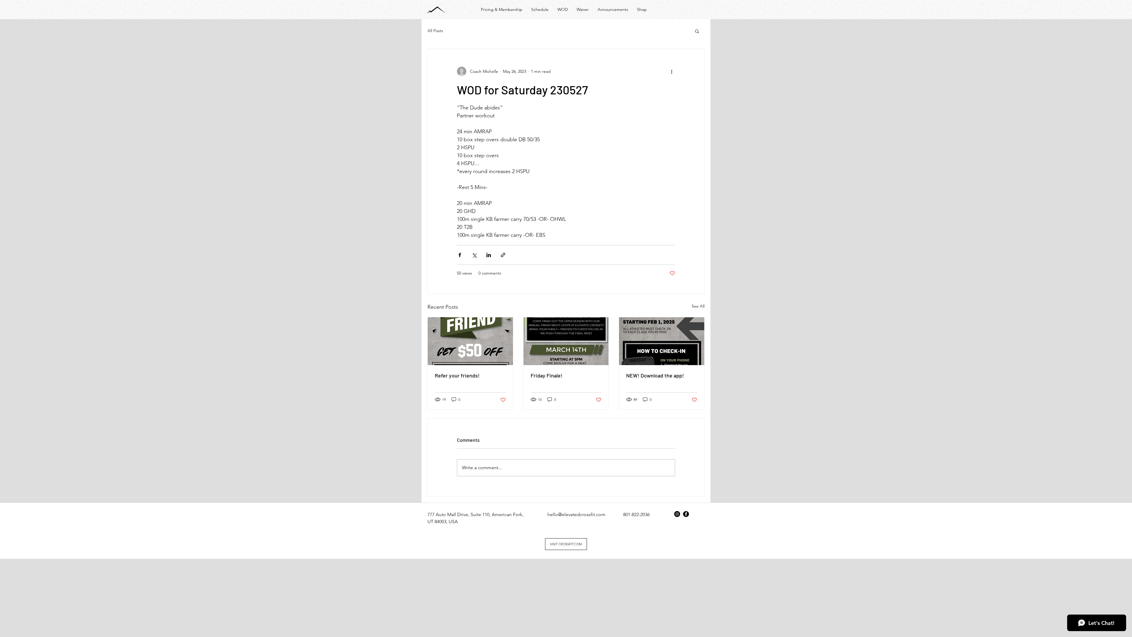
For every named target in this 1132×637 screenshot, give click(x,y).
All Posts (435, 30)
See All (698, 306)
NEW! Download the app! (655, 375)
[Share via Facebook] (460, 255)
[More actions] (671, 71)
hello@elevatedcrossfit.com (576, 514)
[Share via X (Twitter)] (474, 255)
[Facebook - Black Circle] (686, 514)
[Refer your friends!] (470, 341)
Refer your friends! (457, 375)
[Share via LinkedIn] (488, 255)
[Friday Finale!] (566, 341)
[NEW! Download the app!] (661, 341)
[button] (697, 31)
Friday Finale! (546, 375)
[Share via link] (503, 255)
